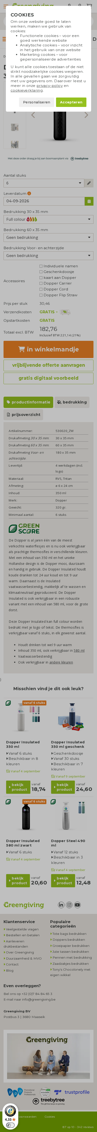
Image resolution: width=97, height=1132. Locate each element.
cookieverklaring (27, 90)
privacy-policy (49, 85)
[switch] (10, 1125)
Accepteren (71, 102)
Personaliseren (36, 102)
